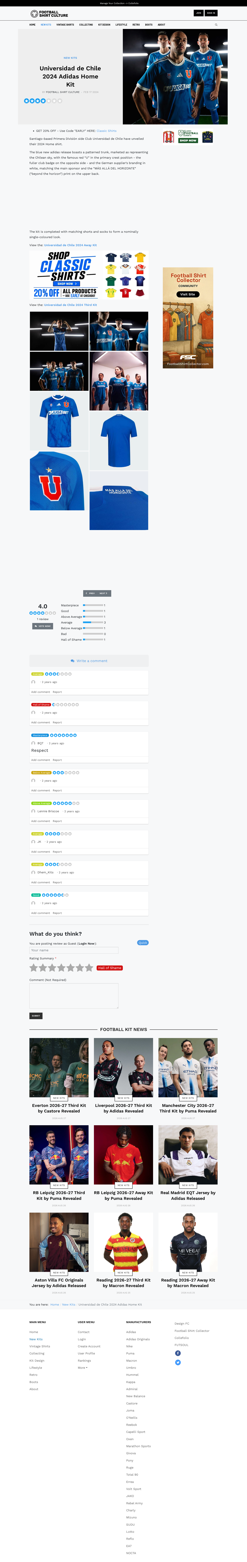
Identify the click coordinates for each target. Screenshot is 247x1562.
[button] (89, 1367)
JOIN (198, 13)
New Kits (59, 1098)
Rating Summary (42, 958)
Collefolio (133, 3)
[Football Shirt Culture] (49, 14)
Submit (36, 1016)
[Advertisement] (89, 202)
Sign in (211, 13)
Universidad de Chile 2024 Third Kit (70, 305)
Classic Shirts (106, 131)
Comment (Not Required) (47, 980)
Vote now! (44, 626)
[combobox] (216, 24)
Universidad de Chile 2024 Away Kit (70, 245)
